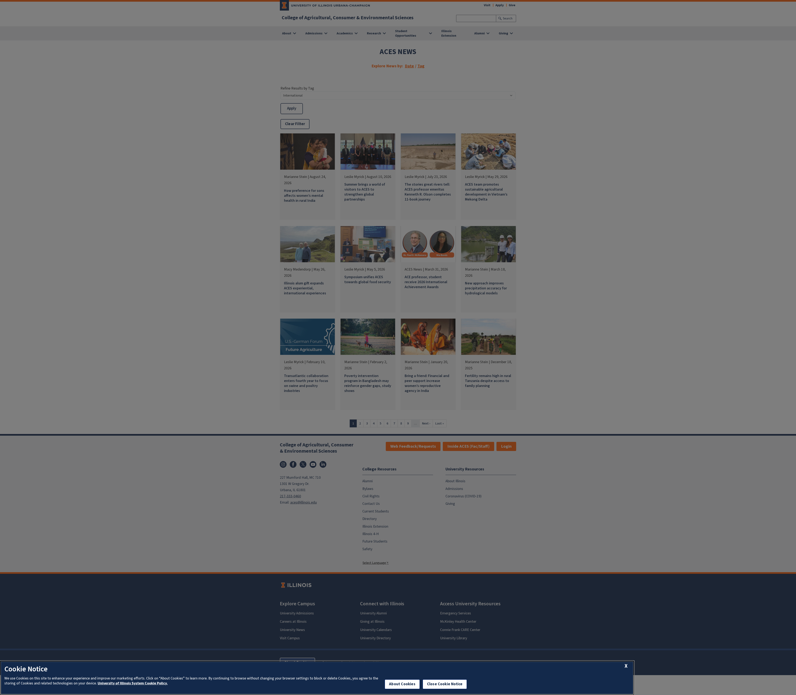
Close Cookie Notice (445, 684)
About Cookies (402, 684)
